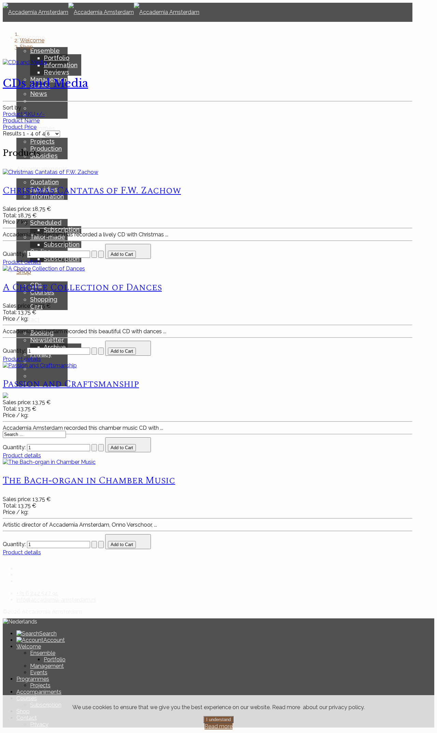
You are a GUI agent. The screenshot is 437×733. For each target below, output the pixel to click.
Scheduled (45, 222)
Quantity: (15, 254)
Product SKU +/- (24, 114)
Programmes (32, 679)
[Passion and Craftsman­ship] (40, 365)
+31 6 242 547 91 (37, 593)
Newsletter (47, 339)
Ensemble (45, 50)
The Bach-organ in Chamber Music (89, 480)
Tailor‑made (47, 236)
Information (60, 65)
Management (47, 666)
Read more (218, 726)
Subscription (62, 229)
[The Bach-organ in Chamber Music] (49, 462)
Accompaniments (38, 692)
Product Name (21, 120)
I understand (218, 719)
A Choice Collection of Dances (82, 287)
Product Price (20, 127)
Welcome (28, 646)
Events (38, 672)
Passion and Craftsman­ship (71, 384)
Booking (42, 332)
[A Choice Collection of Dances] (44, 268)
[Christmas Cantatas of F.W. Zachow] (50, 172)
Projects (42, 141)
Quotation (44, 182)
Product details (22, 262)
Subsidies (44, 155)
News (38, 93)
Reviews (56, 72)
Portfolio (56, 57)
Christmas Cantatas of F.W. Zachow (92, 190)
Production (46, 148)
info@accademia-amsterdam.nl (56, 600)
